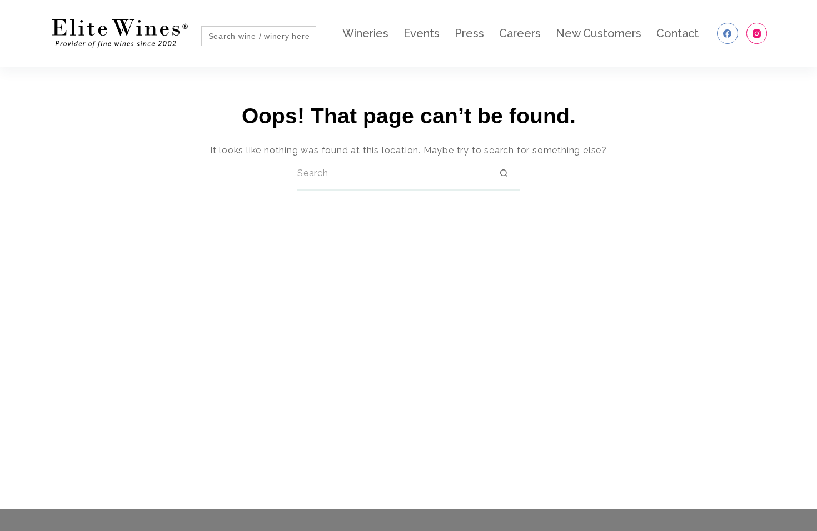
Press (469, 33)
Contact (677, 33)
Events (421, 33)
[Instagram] (757, 33)
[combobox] (392, 173)
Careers (520, 33)
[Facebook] (727, 33)
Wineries (365, 33)
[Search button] (503, 173)
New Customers (598, 33)
